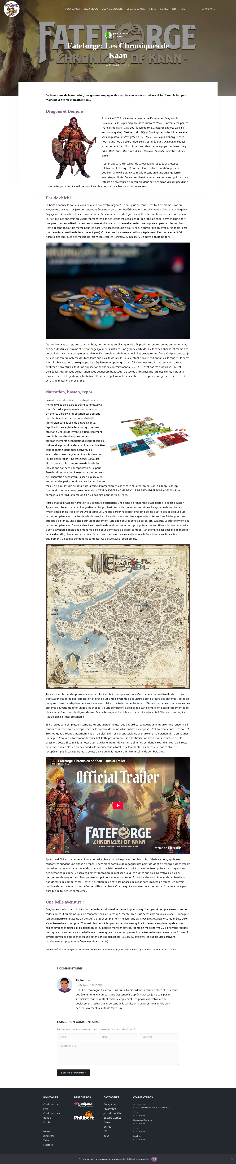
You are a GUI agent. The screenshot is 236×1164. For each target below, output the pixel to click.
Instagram (48, 1135)
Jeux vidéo (91, 8)
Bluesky (47, 1131)
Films (152, 8)
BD (174, 8)
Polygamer (72, 8)
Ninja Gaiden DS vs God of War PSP (154, 1107)
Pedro (137, 1136)
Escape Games (136, 8)
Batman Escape (142, 1120)
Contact (48, 1122)
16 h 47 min (95, 984)
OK (154, 1159)
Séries (164, 8)
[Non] (232, 1159)
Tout (183, 8)
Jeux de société (112, 8)
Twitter (46, 1140)
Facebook (48, 1144)
